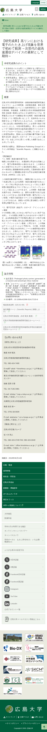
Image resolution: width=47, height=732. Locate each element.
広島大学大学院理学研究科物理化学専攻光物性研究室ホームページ (22, 328)
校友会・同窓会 (9, 476)
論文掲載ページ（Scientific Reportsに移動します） (21, 310)
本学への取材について (12, 505)
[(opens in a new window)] (12, 648)
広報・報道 (7, 465)
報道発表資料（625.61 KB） (14, 305)
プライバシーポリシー (31, 723)
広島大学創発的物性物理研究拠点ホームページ (21, 320)
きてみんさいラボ (10, 494)
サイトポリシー (13, 723)
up (44, 727)
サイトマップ (10, 15)
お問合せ (39, 15)
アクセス (25, 15)
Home (6, 20)
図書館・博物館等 (10, 488)
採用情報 (6, 471)
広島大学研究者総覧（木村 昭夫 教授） (19, 316)
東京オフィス (8, 500)
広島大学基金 (8, 482)
